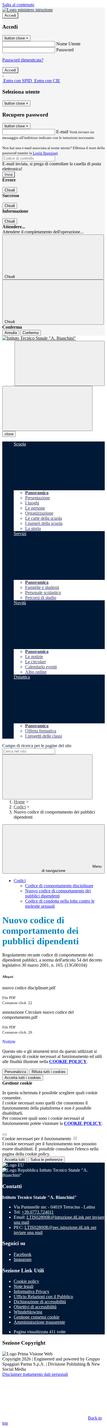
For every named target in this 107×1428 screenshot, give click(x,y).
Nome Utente (68, 43)
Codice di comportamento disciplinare (59, 885)
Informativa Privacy (31, 1291)
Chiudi (10, 190)
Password (65, 49)
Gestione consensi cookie (36, 1317)
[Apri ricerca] (60, 363)
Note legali (23, 1286)
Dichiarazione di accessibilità (40, 1301)
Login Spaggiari (45, 153)
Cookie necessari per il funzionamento (37, 1138)
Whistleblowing (28, 1311)
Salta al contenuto (18, 4)
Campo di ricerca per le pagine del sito (36, 745)
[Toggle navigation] (47, 408)
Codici (20, 806)
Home (19, 801)
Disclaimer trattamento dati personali (35, 1374)
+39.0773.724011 (38, 1212)
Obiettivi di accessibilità (35, 1306)
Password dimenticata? (22, 60)
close (9, 434)
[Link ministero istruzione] (27, 9)
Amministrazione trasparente (39, 1322)
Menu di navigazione (72, 868)
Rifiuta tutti (49, 1072)
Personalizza (15, 1072)
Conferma (31, 333)
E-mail (62, 131)
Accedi (10, 15)
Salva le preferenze (46, 1159)
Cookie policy (26, 1281)
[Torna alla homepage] (53, 338)
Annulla (11, 333)
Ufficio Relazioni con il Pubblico (43, 1296)
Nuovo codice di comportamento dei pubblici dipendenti (58, 893)
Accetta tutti (23, 1078)
